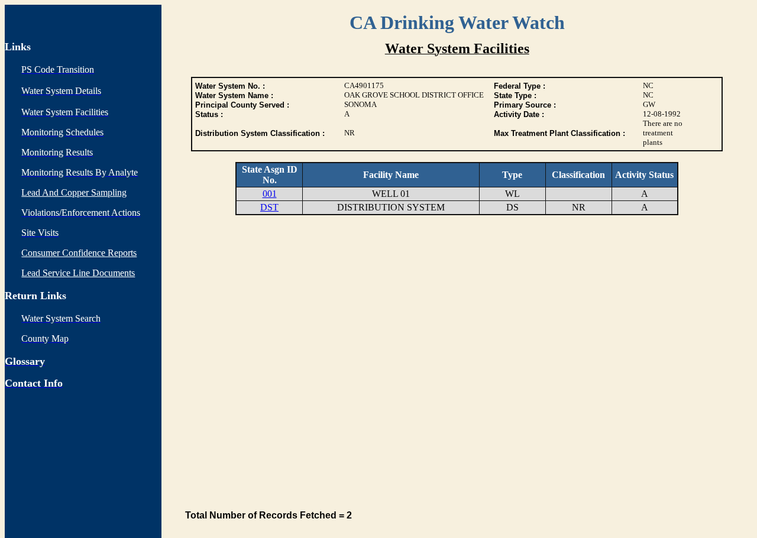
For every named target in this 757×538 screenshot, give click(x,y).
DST (269, 207)
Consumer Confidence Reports (79, 253)
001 (270, 194)
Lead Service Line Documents (78, 273)
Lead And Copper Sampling (74, 192)
